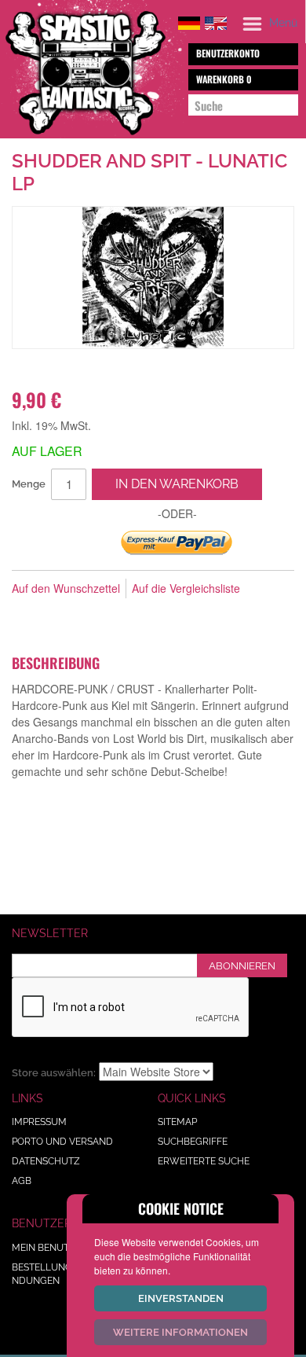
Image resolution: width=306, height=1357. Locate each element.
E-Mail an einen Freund (27, 614)
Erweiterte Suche (204, 1161)
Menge (29, 484)
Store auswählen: (54, 1073)
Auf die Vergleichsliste (186, 588)
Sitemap (177, 1121)
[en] (216, 21)
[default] (189, 21)
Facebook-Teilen (59, 614)
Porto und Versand (62, 1141)
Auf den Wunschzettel (66, 588)
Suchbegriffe (193, 1141)
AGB (21, 1180)
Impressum (39, 1121)
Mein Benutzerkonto (66, 1247)
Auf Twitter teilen (90, 614)
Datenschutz (46, 1161)
